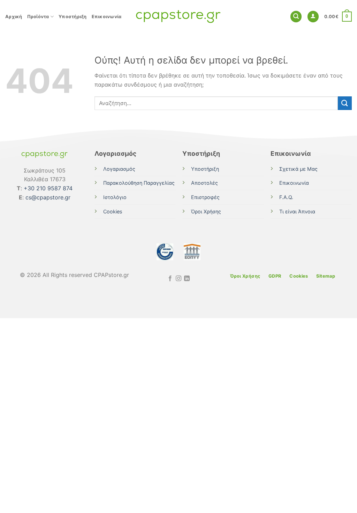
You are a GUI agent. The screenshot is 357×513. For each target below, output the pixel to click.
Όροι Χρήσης (206, 211)
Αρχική (13, 16)
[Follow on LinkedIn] (187, 279)
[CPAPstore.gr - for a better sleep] (178, 17)
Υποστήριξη (73, 16)
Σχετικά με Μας (298, 169)
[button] (296, 16)
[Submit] (345, 103)
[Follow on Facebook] (170, 279)
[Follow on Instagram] (178, 279)
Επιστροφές (205, 197)
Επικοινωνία (107, 16)
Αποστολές (204, 183)
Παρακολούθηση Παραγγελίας (139, 183)
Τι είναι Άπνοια (297, 211)
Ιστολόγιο (115, 197)
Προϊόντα (38, 16)
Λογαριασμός (119, 169)
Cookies (112, 211)
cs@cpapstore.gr (47, 197)
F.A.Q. (286, 197)
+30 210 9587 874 (48, 188)
